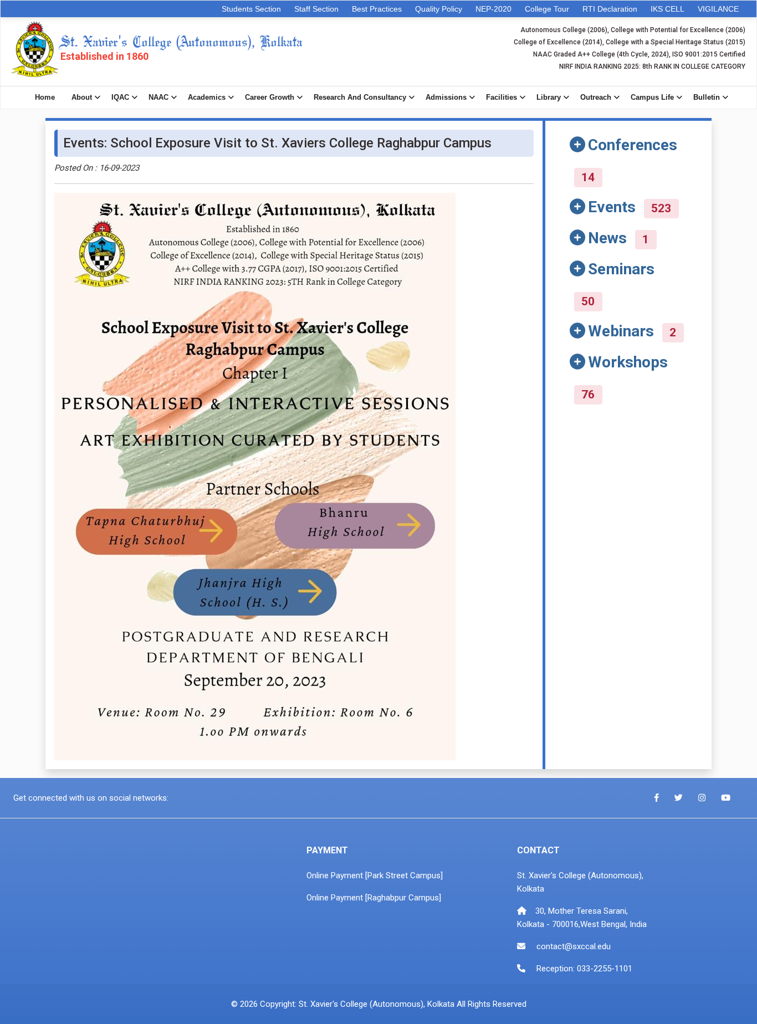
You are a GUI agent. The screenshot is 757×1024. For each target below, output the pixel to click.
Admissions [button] (446, 97)
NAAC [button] (158, 97)
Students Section (251, 8)
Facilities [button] (501, 97)
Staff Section (316, 8)
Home (45, 97)
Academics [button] (207, 97)
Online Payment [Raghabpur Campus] (373, 898)
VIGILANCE (718, 8)
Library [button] (548, 97)
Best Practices (377, 8)
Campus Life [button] (652, 97)
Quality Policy (438, 8)
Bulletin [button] (706, 97)
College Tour (547, 8)
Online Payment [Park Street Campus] (374, 875)
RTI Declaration (609, 8)
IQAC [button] (120, 97)
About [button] (81, 97)
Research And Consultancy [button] (360, 97)
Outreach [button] (595, 97)
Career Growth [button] (269, 97)
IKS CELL (667, 8)
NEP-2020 (493, 8)
